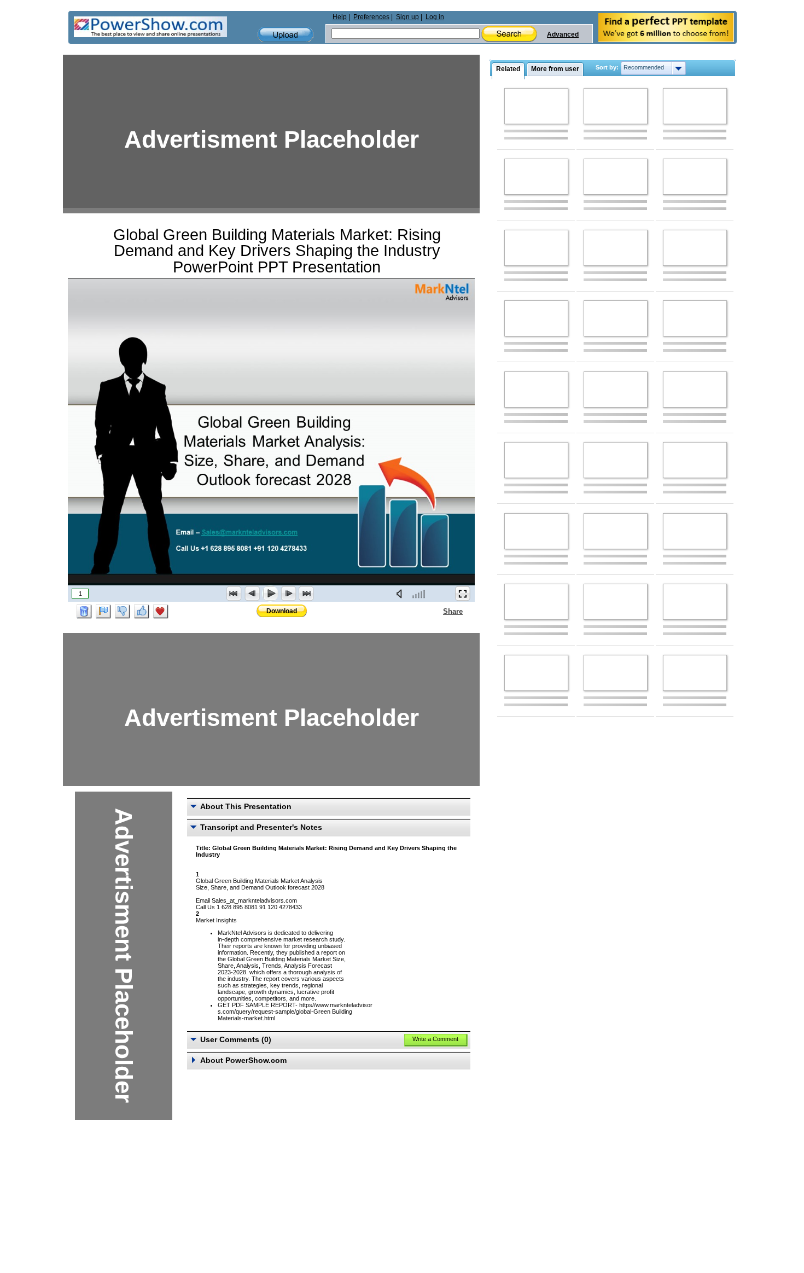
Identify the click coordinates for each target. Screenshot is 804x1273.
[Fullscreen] (463, 593)
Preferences (371, 17)
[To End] (306, 593)
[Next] (288, 593)
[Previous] (252, 593)
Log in (435, 17)
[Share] (436, 611)
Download (281, 611)
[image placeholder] (536, 106)
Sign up (407, 17)
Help (340, 17)
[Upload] (285, 35)
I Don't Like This (122, 611)
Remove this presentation (84, 611)
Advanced (563, 34)
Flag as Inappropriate (103, 611)
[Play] (270, 593)
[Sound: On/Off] (401, 593)
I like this (141, 611)
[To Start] (234, 593)
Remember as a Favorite (160, 611)
